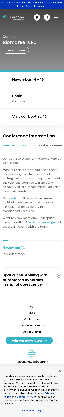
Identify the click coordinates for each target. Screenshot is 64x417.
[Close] (60, 371)
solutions (15, 198)
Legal (32, 306)
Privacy (32, 312)
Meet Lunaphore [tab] (14, 145)
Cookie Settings (32, 410)
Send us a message (41, 222)
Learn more (16, 50)
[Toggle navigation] (56, 17)
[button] (37, 17)
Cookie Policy (32, 319)
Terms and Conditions (32, 325)
